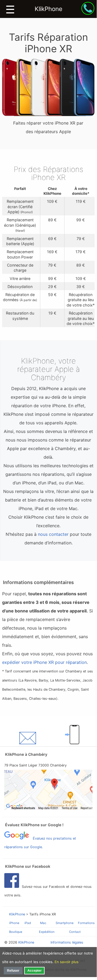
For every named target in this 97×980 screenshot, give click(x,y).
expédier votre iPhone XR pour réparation (44, 662)
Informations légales (67, 942)
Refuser (13, 970)
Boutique (15, 932)
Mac (43, 923)
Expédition (47, 932)
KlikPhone (17, 914)
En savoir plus (66, 962)
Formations (86, 923)
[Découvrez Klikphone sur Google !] (48, 790)
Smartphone (65, 923)
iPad (27, 923)
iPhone (14, 923)
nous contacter (53, 534)
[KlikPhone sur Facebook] (13, 887)
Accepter (34, 970)
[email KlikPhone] (27, 738)
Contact (75, 932)
